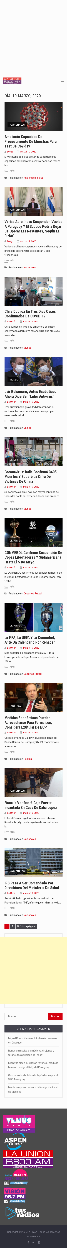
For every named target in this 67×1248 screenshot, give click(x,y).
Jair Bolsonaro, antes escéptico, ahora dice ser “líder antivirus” (30, 393)
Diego (10, 151)
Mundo (14, 299)
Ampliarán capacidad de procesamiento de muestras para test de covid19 (30, 141)
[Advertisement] (33, 35)
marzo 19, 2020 (28, 151)
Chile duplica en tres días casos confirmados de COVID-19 (30, 313)
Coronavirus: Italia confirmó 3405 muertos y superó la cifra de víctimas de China (30, 477)
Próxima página (26, 926)
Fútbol (38, 593)
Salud (40, 177)
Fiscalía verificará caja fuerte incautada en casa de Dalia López (30, 805)
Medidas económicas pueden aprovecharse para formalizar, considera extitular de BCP (28, 722)
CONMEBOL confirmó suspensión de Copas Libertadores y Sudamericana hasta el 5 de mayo (33, 557)
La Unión (11, 321)
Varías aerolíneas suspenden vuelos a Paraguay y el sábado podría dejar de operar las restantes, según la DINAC (33, 228)
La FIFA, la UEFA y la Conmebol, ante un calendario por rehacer (29, 639)
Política (15, 706)
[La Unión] (12, 80)
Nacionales (17, 124)
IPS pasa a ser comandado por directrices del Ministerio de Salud (31, 885)
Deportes (16, 540)
